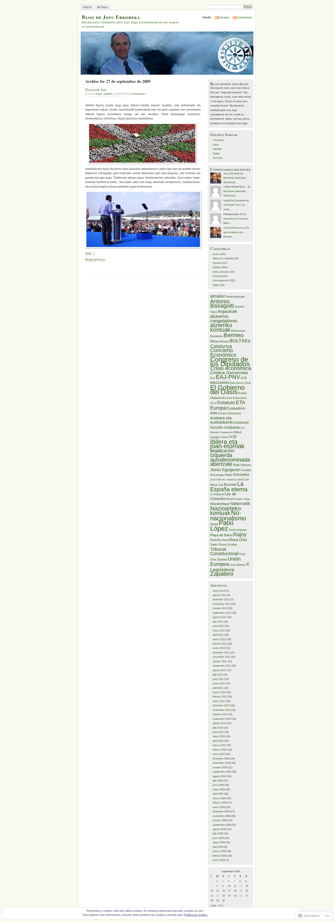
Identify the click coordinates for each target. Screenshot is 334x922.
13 (246, 886)
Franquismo (226, 432)
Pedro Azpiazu (238, 529)
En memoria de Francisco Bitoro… (235, 218)
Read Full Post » (95, 259)
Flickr (216, 144)
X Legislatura (229, 566)
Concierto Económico (223, 352)
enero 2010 (219, 754)
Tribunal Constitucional (224, 551)
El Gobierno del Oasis (227, 389)
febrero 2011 (220, 696)
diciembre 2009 (221, 758)
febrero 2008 (220, 855)
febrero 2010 (220, 749)
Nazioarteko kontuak (225, 510)
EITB (244, 378)
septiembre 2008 (222, 824)
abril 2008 (218, 846)
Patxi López (221, 525)
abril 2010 (218, 740)
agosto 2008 (219, 829)
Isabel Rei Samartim (234, 200)
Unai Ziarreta (218, 559)
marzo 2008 (219, 851)
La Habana (217, 494)
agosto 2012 (219, 617)
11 (235, 886)
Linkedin (217, 149)
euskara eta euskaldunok (221, 420)
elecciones (219, 382)
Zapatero (221, 573)
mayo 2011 (219, 683)
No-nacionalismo (228, 515)
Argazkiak (227, 311)
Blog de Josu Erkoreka (111, 16)
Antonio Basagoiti (222, 303)
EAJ (212, 378)
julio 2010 (218, 727)
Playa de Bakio (221, 535)
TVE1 (242, 554)
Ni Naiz (102, 7)
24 (229, 895)
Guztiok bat (96, 89)
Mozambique (219, 504)
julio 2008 (218, 833)
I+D (232, 436)
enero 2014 (219, 590)
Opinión (108, 93)
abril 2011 (218, 688)
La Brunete (228, 485)
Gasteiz (215, 437)
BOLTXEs (239, 340)
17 (229, 890)
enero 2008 (219, 860)
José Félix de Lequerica (223, 479)
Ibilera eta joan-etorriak (227, 444)
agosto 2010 (219, 723)
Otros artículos (221, 271)
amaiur (217, 296)
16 (223, 890)
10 (229, 886)
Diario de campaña (223, 258)
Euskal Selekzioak (229, 413)
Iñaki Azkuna (242, 465)
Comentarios (244, 17)
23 (223, 895)
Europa (218, 408)
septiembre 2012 (222, 612)
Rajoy (240, 534)
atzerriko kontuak (221, 327)
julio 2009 (218, 780)
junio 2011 (218, 679)
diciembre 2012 (221, 599)
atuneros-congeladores (223, 318)
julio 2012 (218, 621)
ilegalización (222, 450)
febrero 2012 (220, 643)
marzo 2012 (219, 639)
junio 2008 (218, 838)
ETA (240, 402)
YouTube (217, 157)
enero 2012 (219, 648)
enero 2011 (219, 701)
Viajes (216, 285)
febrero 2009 (220, 802)
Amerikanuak (235, 296)
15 (217, 890)
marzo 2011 (219, 692)
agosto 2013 (219, 595)
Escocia (227, 398)
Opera (214, 524)
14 (212, 890)
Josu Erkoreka (231, 173)
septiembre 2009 (222, 771)
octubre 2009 (220, 767)
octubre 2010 (220, 714)
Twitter (216, 153)
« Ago (213, 905)
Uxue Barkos (237, 564)
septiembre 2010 (222, 718)
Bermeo (234, 335)
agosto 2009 (219, 776)
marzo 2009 (219, 798)
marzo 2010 (219, 745)
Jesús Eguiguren (225, 469)
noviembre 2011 (221, 656)
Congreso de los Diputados (230, 361)
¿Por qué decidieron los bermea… (236, 232)
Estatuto (226, 402)
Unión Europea (225, 561)
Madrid (230, 499)
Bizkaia (224, 341)
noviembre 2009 (221, 762)
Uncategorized (221, 280)
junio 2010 (218, 732)
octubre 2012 (220, 608)
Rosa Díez (238, 539)
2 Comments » (138, 93)
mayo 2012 (219, 630)
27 (246, 895)
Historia (217, 263)
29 (217, 900)
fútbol (238, 432)
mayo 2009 (219, 789)
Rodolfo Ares (219, 540)
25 (235, 895)
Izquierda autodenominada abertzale (230, 459)
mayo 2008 (219, 842)
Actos (99, 93)
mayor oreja (242, 499)
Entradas (223, 17)
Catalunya (221, 346)
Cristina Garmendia (229, 372)
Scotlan (232, 544)
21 (212, 895)
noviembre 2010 (221, 710)
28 (212, 900)
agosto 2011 (219, 670)
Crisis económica (230, 368)
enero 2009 (219, 807)
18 (235, 890)
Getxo (224, 437)
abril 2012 (218, 634)
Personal (217, 276)
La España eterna (228, 486)
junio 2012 (218, 626)
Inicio (87, 7)
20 (246, 890)
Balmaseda (238, 330)
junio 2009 (218, 785)
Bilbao (214, 341)
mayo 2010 (219, 736)
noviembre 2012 (221, 604)
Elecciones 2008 (240, 383)
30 (223, 900)
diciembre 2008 (221, 811)
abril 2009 (218, 793)
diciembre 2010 (221, 705)
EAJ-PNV (228, 377)
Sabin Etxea (218, 544)
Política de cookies (195, 915)
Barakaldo (216, 336)
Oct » (221, 905)
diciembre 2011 (221, 652)
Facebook (218, 140)
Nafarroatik (240, 503)
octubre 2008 (220, 820)
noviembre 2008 (221, 816)
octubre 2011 (220, 661)
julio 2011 (218, 674)
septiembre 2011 (222, 665)
